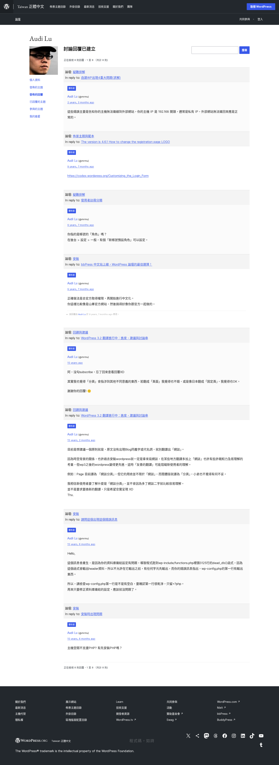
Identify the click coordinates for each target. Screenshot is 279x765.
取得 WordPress (261, 6)
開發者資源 (122, 713)
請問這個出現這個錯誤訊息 (99, 519)
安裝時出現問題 (91, 614)
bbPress (224, 713)
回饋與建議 (80, 332)
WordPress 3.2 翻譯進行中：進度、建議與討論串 (114, 338)
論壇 (17, 19)
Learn (119, 701)
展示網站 (71, 701)
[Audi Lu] (43, 61)
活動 (169, 707)
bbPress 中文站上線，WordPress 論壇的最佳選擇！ (116, 264)
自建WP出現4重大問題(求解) (101, 78)
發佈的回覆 (36, 94)
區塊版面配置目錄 (76, 719)
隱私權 (19, 719)
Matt (221, 707)
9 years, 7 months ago (80, 166)
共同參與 (172, 701)
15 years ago (75, 362)
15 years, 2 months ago (81, 440)
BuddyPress (226, 719)
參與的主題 (36, 108)
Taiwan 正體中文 (61, 740)
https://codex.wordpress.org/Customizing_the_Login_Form (108, 176)
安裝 (76, 259)
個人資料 (35, 79)
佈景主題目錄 (74, 707)
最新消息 (20, 707)
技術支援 (121, 707)
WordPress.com (228, 701)
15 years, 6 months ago (81, 544)
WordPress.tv (126, 719)
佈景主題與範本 (83, 136)
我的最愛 (35, 116)
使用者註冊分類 (91, 200)
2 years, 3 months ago (80, 102)
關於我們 (20, 701)
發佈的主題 (36, 87)
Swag (172, 719)
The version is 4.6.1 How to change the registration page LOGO (125, 142)
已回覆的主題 (38, 101)
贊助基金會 (175, 713)
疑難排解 (79, 72)
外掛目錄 (71, 713)
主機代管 (20, 713)
